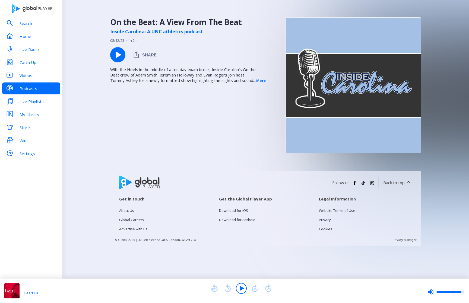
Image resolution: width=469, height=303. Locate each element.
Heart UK (31, 293)
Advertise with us (133, 229)
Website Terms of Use (337, 210)
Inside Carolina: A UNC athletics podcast (156, 32)
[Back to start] (214, 288)
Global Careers (131, 219)
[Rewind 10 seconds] (227, 288)
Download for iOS (233, 210)
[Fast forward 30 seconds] (254, 288)
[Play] (241, 288)
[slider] (445, 292)
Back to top (394, 182)
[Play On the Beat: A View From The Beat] (117, 54)
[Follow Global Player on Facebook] (355, 185)
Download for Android (237, 219)
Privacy (325, 219)
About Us (126, 210)
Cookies (325, 229)
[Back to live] (268, 288)
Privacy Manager (404, 239)
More (261, 80)
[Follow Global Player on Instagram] (372, 185)
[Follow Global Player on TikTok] (363, 185)
